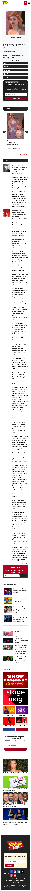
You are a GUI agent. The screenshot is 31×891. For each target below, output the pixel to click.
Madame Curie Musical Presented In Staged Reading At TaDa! (14, 45)
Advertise (7, 878)
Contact (18, 878)
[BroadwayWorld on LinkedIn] (18, 871)
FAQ (7, 77)
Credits (8, 70)
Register (17, 3)
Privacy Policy (23, 887)
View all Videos (7, 666)
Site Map (22, 880)
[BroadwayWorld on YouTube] (15, 875)
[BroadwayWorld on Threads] (11, 875)
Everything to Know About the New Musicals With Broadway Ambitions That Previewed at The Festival (15, 822)
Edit (7, 74)
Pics (7, 63)
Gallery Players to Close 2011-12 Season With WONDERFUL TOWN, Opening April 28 (19, 311)
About (13, 878)
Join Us (24, 878)
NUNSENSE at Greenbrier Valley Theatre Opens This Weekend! (14, 50)
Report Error (15, 882)
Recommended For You (9, 584)
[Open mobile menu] (29, 3)
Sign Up (23, 576)
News (7, 66)
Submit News (9, 880)
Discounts (21, 729)
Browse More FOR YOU (14, 627)
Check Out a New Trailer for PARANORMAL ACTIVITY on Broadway (21, 641)
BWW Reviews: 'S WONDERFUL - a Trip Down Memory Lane (14, 56)
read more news (15, 60)
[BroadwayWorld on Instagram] (15, 871)
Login (21, 3)
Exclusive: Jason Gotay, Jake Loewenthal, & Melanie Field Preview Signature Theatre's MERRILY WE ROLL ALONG (21, 649)
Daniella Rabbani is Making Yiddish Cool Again (20, 634)
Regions (16, 880)
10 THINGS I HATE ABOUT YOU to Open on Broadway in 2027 (15, 789)
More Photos (23, 154)
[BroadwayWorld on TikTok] (22, 871)
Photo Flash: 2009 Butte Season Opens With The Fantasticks (15, 148)
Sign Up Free (16, 98)
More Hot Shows (9, 729)
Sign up (15, 749)
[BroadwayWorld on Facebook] (11, 871)
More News (24, 563)
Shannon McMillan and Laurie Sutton (14, 142)
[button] (25, 3)
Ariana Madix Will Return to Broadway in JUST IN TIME (15, 773)
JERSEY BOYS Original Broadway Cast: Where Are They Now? (15, 805)
